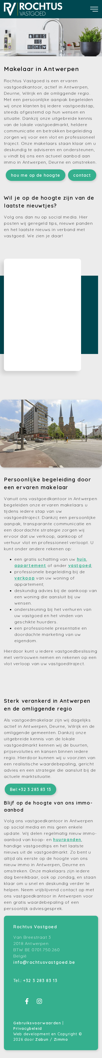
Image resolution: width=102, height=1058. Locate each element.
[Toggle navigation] (94, 9)
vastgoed (80, 565)
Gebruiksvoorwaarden (38, 1023)
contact (82, 175)
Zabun (42, 1039)
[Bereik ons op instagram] (39, 1002)
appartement (30, 565)
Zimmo (61, 1039)
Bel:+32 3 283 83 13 (30, 789)
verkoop (24, 578)
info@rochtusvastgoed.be (44, 962)
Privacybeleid (27, 1028)
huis (81, 559)
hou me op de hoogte (35, 175)
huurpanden (67, 839)
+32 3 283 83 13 (40, 980)
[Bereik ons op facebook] (27, 1002)
